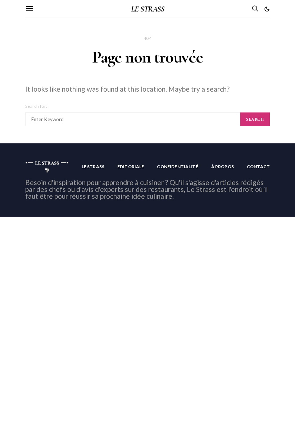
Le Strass (93, 166)
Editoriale (130, 166)
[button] (267, 9)
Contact (258, 166)
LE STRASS (147, 9)
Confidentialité (177, 166)
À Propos (222, 166)
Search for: (36, 106)
